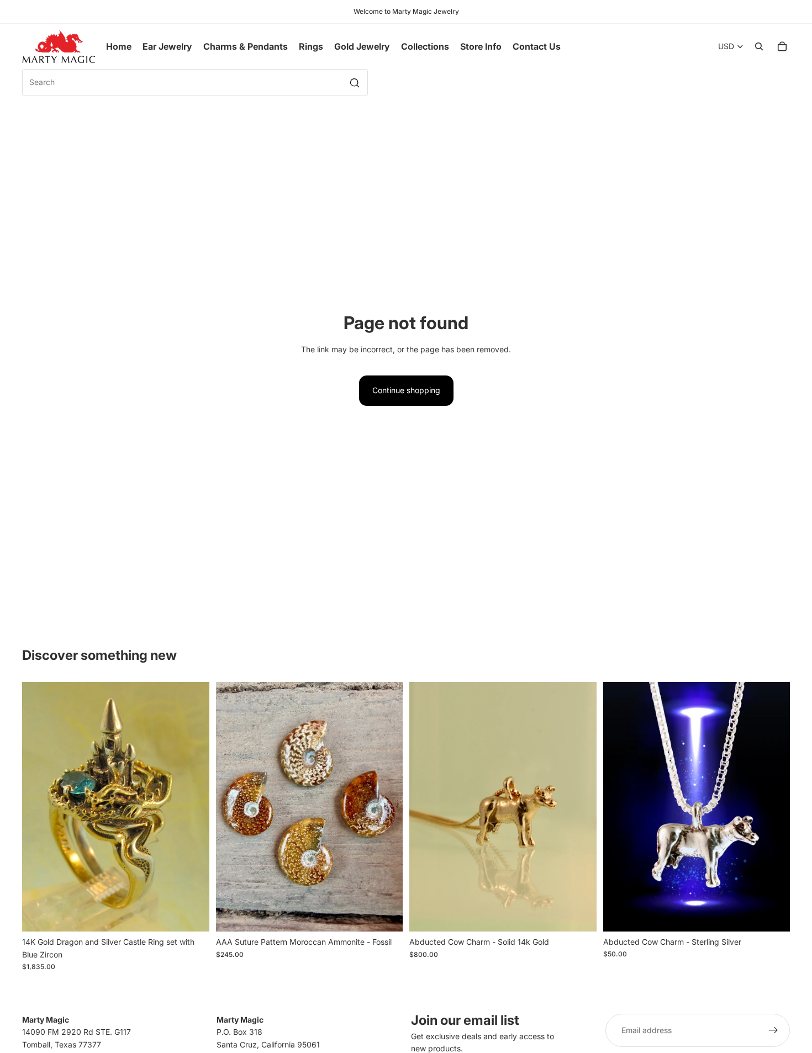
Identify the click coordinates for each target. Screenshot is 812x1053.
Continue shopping (406, 390)
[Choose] (386, 914)
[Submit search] (355, 83)
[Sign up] (773, 1030)
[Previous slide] (38, 807)
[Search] (759, 46)
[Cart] (782, 46)
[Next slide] (192, 807)
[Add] (192, 914)
